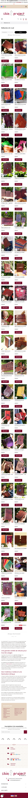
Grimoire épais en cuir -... (20, 499)
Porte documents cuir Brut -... (21, 129)
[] (3, 52)
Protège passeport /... (5, 548)
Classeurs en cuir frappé (6, 301)
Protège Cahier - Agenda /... (7, 203)
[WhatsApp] (5, 6)
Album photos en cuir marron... (21, 203)
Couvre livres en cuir (5, 56)
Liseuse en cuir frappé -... (6, 277)
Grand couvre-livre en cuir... (20, 597)
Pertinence (7, 32)
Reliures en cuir (4, 377)
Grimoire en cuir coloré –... (20, 573)
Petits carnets (17, 155)
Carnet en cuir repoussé (20, 523)
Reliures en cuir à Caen (19, 709)
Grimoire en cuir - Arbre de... (7, 129)
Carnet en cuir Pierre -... (6, 597)
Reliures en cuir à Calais (19, 708)
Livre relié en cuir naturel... (20, 79)
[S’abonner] (25, 732)
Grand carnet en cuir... (6, 449)
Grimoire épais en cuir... (6, 178)
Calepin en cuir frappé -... (20, 227)
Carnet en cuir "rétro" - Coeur (21, 474)
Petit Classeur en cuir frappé (21, 548)
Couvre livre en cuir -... (5, 425)
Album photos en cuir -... (6, 227)
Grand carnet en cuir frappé (7, 499)
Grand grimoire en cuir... (20, 375)
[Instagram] (3, 6)
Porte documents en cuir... (6, 252)
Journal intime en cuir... (19, 400)
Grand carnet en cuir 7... (6, 104)
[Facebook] (1, 6)
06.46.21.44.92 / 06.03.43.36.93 (15, 778)
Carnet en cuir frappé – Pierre (7, 474)
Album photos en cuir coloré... (21, 104)
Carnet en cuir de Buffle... (20, 277)
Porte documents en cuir (19, 130)
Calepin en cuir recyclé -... (20, 301)
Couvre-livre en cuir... (5, 523)
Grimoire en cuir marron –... (20, 425)
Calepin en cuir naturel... (20, 178)
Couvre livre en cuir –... (6, 326)
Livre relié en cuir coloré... (20, 252)
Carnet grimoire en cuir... (6, 622)
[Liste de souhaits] (11, 41)
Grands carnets (4, 105)
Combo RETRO (18, 622)
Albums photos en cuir (19, 56)
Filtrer (20, 32)
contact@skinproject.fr (15, 780)
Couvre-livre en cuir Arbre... (7, 55)
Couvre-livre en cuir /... (6, 351)
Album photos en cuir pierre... (21, 55)
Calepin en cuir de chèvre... (7, 79)
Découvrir (5, 60)
